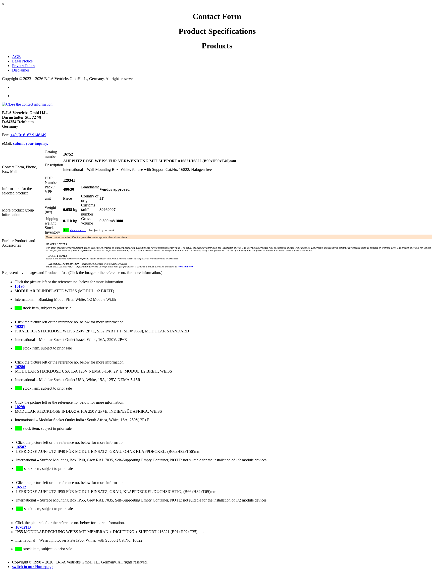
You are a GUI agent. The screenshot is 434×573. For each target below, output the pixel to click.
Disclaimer (20, 70)
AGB (16, 56)
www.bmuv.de (185, 266)
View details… (78, 230)
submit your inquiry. (30, 143)
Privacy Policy (23, 65)
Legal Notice (22, 61)
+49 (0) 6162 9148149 (28, 135)
